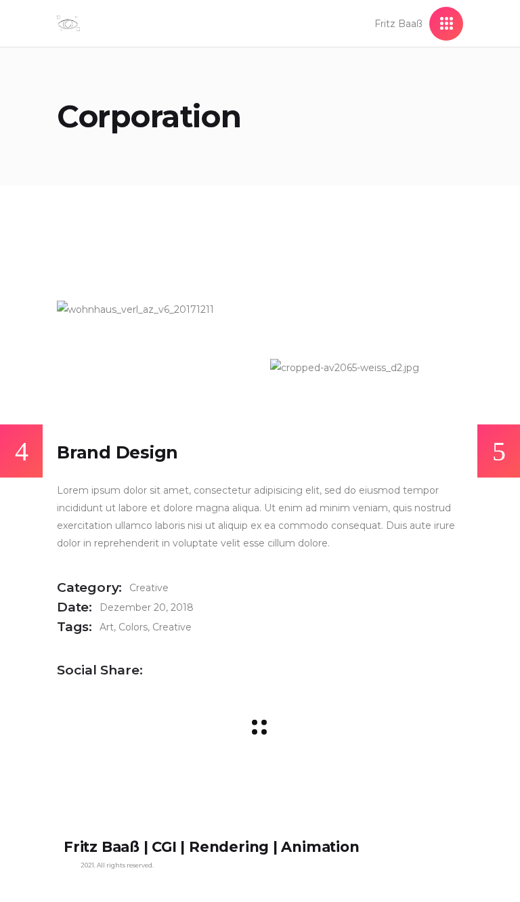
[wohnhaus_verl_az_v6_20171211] (153, 309)
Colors (133, 627)
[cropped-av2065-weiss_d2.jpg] (366, 368)
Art (107, 627)
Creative (149, 588)
